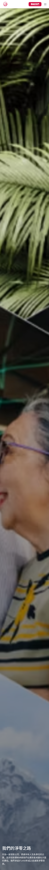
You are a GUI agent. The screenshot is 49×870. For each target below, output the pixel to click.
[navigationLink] (5, 4)
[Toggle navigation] (45, 4)
